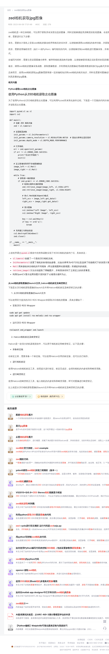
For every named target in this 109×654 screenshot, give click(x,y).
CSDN (90, 640)
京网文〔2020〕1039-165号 (64, 647)
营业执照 (95, 650)
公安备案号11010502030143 (24, 647)
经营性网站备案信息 (83, 647)
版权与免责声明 (65, 650)
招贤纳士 (52, 643)
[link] (9, 10)
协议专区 (80, 643)
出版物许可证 (85, 650)
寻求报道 (71, 643)
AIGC (37, 24)
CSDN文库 (99, 640)
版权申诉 (76, 650)
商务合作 (61, 643)
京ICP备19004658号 (44, 647)
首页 (9, 10)
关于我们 (42, 643)
